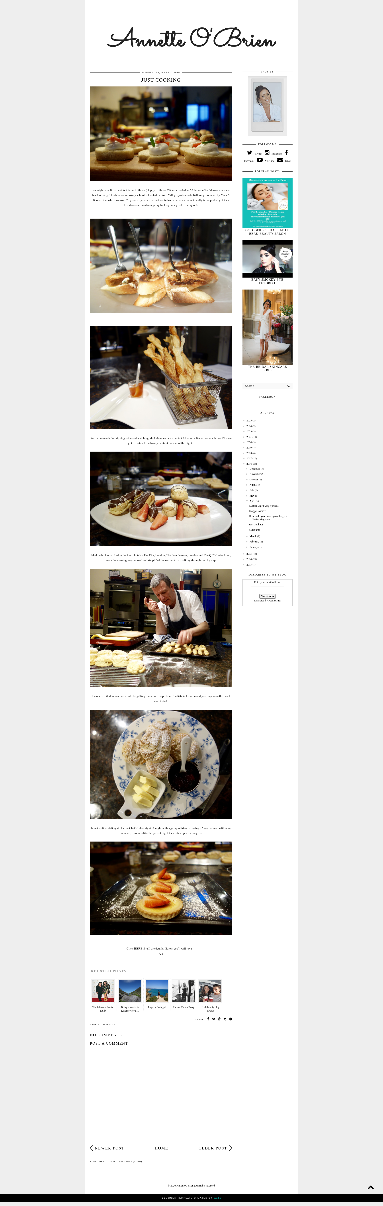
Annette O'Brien (192, 40)
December (255, 468)
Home (161, 1148)
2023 (249, 431)
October (254, 479)
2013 (249, 564)
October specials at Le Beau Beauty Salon (267, 232)
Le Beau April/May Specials (264, 505)
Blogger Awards (257, 511)
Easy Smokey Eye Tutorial (267, 281)
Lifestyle (108, 1024)
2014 (249, 559)
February (255, 541)
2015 (249, 553)
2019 (249, 447)
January (254, 547)
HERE (138, 948)
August (254, 484)
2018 (249, 453)
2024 (249, 426)
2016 (249, 463)
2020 (249, 442)
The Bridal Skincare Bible (267, 368)
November (255, 474)
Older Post (213, 1148)
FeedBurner (274, 600)
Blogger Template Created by (191, 1198)
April (253, 501)
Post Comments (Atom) (126, 1161)
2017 (249, 458)
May (252, 495)
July (252, 490)
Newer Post (109, 1148)
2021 (249, 437)
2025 (249, 420)
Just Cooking (256, 524)
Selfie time (254, 529)
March (253, 536)
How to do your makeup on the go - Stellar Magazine (268, 517)
